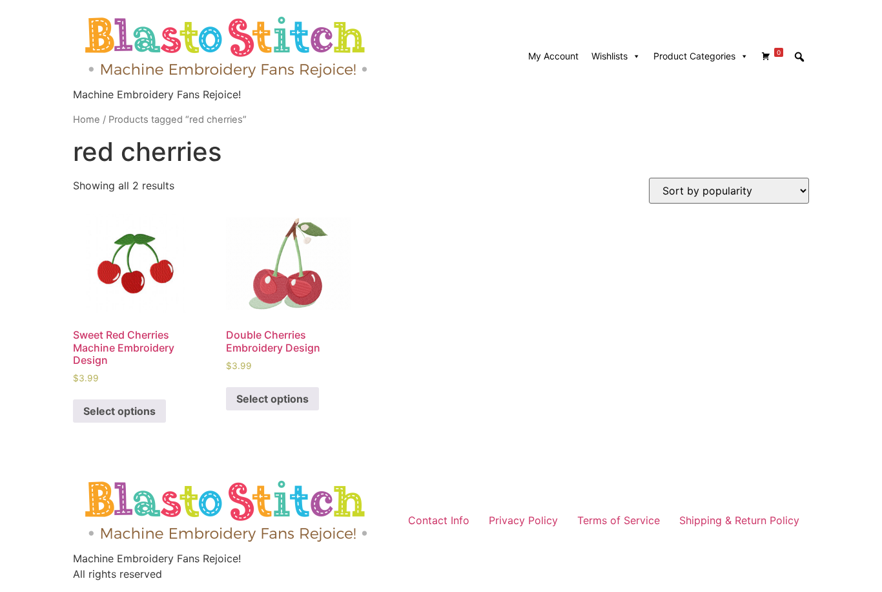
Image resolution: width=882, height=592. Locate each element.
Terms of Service (618, 520)
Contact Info (438, 520)
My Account (553, 55)
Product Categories (694, 55)
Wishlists (609, 55)
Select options (119, 411)
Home (86, 119)
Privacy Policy (523, 520)
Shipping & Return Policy (739, 520)
